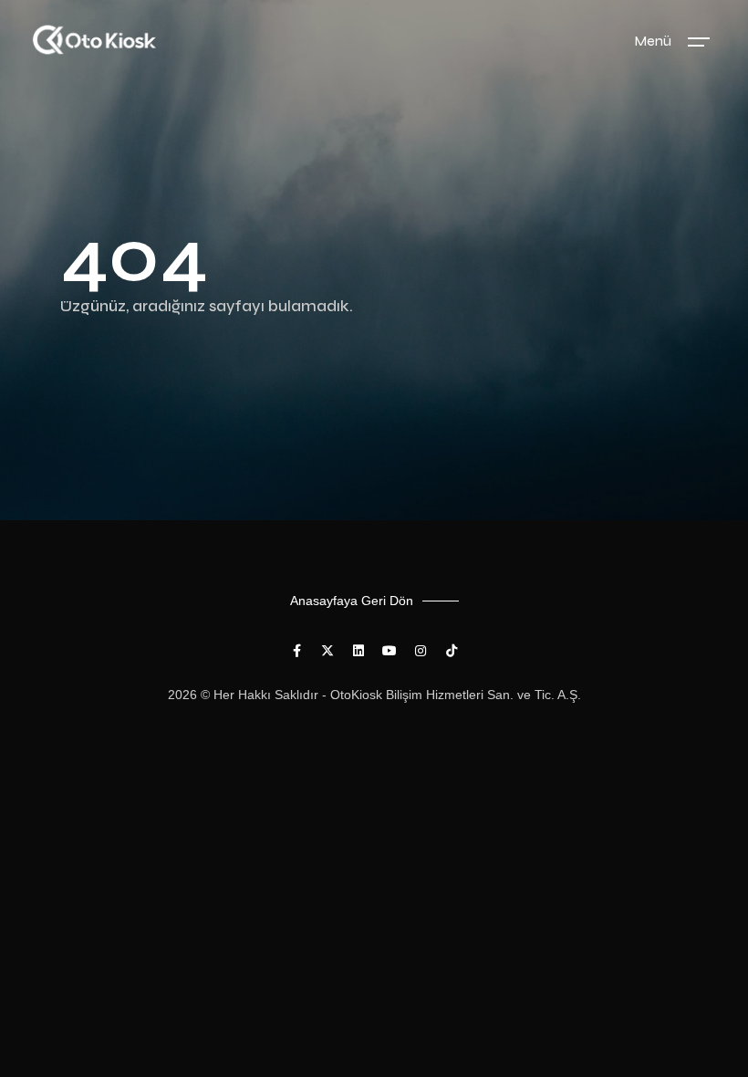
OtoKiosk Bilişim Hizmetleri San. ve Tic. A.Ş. (455, 694)
